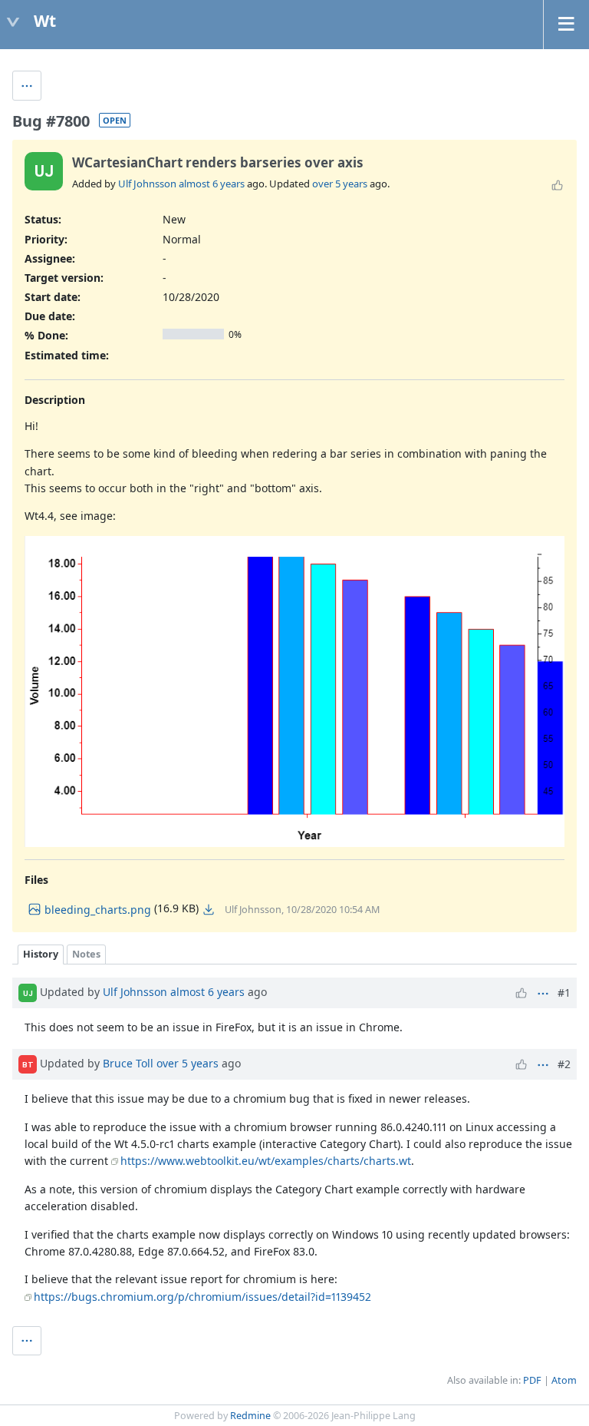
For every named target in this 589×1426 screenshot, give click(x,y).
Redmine (250, 1415)
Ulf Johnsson (147, 183)
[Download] (209, 909)
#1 (564, 992)
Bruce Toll (128, 1063)
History (40, 954)
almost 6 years (212, 183)
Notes (86, 954)
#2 (564, 1064)
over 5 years (339, 183)
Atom (564, 1380)
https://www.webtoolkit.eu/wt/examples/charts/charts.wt (265, 1160)
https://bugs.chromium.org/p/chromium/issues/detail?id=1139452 (202, 1296)
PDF (532, 1380)
